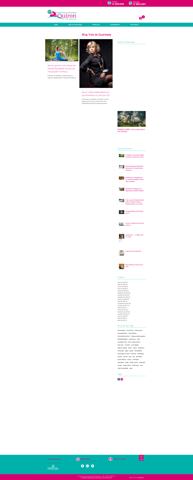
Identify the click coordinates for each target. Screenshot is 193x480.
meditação (140, 353)
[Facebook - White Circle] (82, 465)
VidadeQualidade (122, 339)
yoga (130, 368)
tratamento (135, 365)
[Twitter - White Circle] (92, 465)
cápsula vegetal (122, 348)
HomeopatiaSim (122, 333)
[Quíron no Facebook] (119, 379)
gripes (131, 351)
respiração (121, 362)
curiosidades (135, 345)
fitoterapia (121, 351)
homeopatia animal (123, 353)
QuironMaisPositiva (124, 336)
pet (134, 356)
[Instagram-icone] (87, 465)
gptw (126, 351)
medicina (133, 353)
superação (142, 362)
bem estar (121, 345)
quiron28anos (122, 359)
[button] (142, 17)
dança (135, 348)
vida (141, 365)
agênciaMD (141, 477)
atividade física (122, 342)
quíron (129, 359)
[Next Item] (142, 118)
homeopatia (138, 351)
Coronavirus (130, 330)
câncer (130, 348)
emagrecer (141, 348)
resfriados (136, 359)
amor (138, 339)
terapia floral (127, 365)
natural (125, 356)
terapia (120, 365)
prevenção (139, 356)
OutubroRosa (133, 333)
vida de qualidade (123, 368)
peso (130, 356)
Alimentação (121, 330)
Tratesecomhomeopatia (138, 336)
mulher (120, 356)
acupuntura (132, 339)
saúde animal (134, 362)
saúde (127, 362)
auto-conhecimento (134, 342)
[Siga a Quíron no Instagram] (122, 379)
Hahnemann (138, 330)
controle (127, 345)
